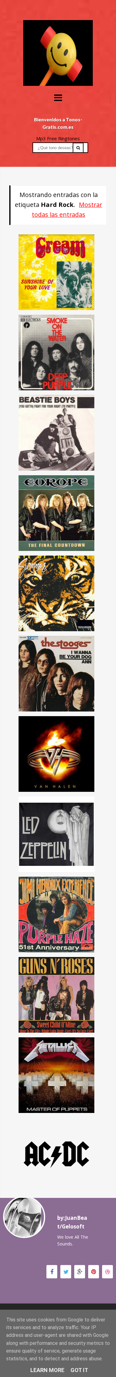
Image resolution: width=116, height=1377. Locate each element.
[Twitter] (65, 1271)
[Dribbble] (107, 1271)
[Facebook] (51, 1271)
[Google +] (79, 1271)
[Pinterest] (93, 1271)
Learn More (47, 1370)
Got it (79, 1370)
